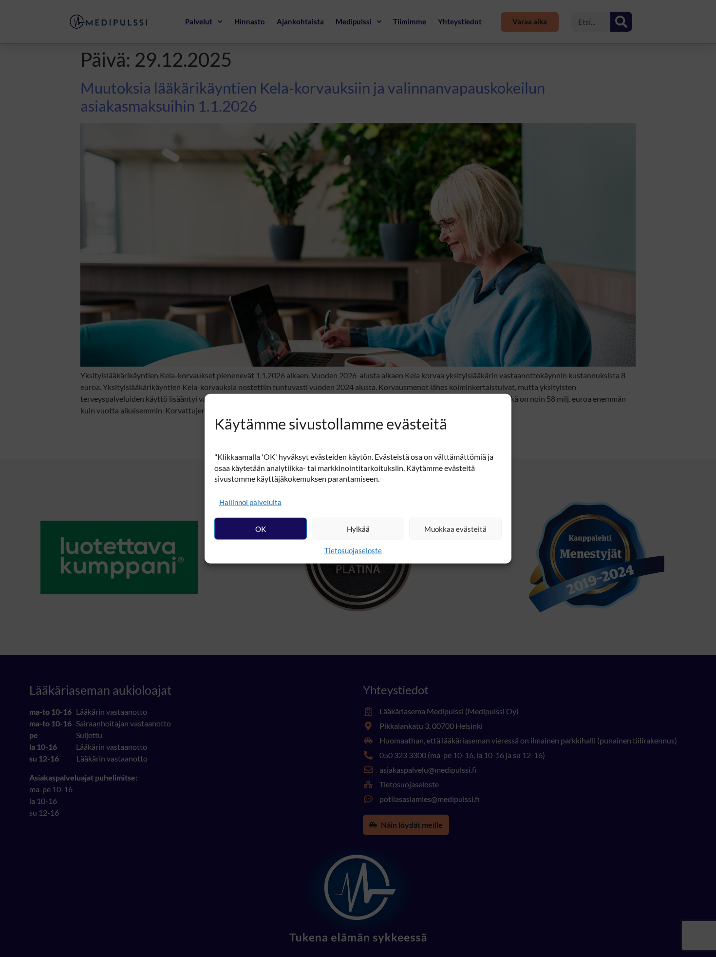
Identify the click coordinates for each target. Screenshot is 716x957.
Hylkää (358, 528)
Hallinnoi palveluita (250, 502)
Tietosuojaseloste (353, 550)
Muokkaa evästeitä (455, 528)
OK (260, 528)
